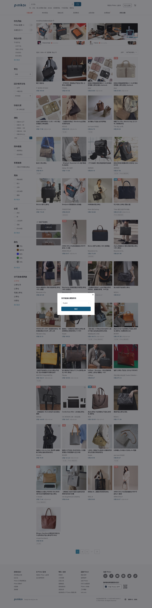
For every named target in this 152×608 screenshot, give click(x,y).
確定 (76, 309)
